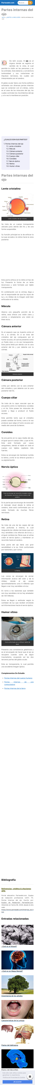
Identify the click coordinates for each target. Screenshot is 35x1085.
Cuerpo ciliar (12, 156)
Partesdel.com (7, 3)
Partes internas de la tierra (14, 688)
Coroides (11, 159)
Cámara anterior (14, 151)
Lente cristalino (13, 146)
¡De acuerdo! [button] (17, 1082)
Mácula (10, 149)
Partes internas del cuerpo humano (18, 678)
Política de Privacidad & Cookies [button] (14, 1077)
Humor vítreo (13, 166)
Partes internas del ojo (13, 144)
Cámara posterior (14, 154)
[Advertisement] (17, 39)
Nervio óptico (13, 161)
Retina (10, 164)
